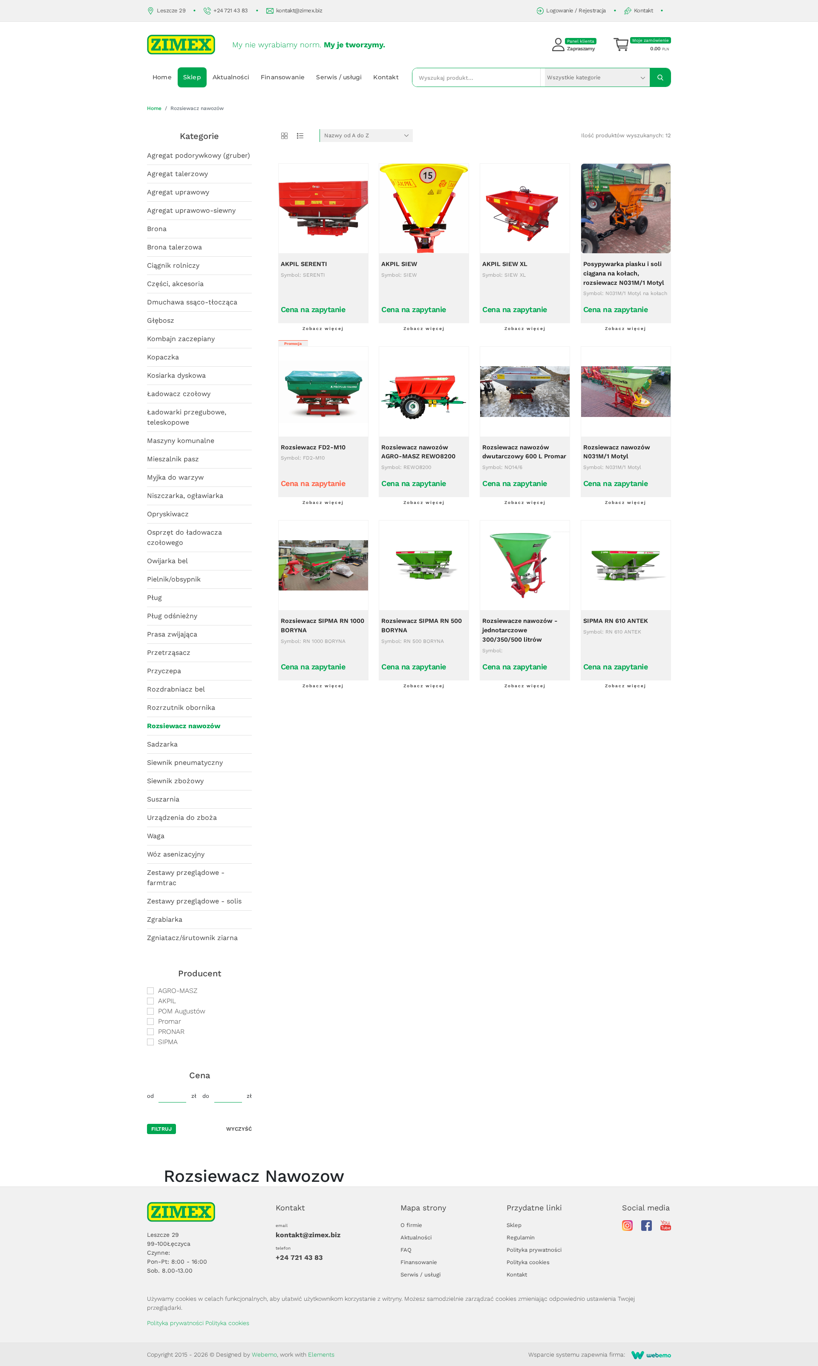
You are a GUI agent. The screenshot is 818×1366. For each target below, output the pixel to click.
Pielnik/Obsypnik (174, 579)
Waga (155, 836)
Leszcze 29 (171, 10)
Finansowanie (283, 77)
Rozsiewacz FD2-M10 (313, 447)
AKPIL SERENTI (304, 264)
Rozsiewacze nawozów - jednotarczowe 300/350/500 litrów (520, 630)
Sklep (192, 77)
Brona (157, 229)
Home (162, 77)
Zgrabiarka (164, 919)
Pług (154, 597)
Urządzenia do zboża (182, 817)
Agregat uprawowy (178, 192)
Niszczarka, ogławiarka (185, 496)
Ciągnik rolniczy (173, 265)
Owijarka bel (167, 561)
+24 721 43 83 (230, 10)
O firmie (411, 1225)
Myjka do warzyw (175, 477)
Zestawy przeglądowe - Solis (194, 901)
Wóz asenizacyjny (175, 854)
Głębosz (160, 320)
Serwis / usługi (339, 77)
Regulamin (521, 1237)
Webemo (264, 1354)
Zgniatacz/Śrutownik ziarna (192, 938)
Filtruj (161, 1129)
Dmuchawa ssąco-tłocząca (192, 302)
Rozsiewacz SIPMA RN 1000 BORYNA (322, 625)
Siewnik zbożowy (175, 781)
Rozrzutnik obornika (181, 707)
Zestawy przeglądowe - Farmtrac (186, 877)
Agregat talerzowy (177, 174)
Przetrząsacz (168, 652)
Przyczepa (164, 671)
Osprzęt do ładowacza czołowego (184, 537)
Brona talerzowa (174, 247)
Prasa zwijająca (172, 634)
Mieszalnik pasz (173, 459)
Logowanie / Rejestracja (576, 10)
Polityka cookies (528, 1262)
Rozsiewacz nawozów (183, 726)
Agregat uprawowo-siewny (191, 210)
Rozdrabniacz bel (176, 689)
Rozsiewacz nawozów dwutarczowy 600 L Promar (524, 452)
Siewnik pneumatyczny (185, 762)
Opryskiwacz (168, 514)
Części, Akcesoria (175, 284)
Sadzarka (162, 744)
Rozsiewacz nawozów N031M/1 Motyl (616, 452)
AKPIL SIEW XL (504, 264)
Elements (321, 1354)
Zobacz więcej (323, 328)
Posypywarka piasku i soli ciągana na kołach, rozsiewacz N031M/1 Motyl (623, 273)
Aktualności (231, 77)
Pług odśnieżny (172, 616)
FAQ (406, 1250)
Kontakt (643, 10)
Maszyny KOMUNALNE (180, 441)
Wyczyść (239, 1129)
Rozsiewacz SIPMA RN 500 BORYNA (421, 625)
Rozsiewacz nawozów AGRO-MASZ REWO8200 (418, 452)
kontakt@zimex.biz (299, 10)
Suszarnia (163, 799)
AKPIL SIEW (399, 264)
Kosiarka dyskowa (176, 375)
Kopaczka (163, 357)
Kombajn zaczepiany (181, 339)
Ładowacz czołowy (178, 394)
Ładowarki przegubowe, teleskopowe (186, 417)
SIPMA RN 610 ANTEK (615, 621)
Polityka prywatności (534, 1250)
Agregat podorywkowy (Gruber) (198, 155)
